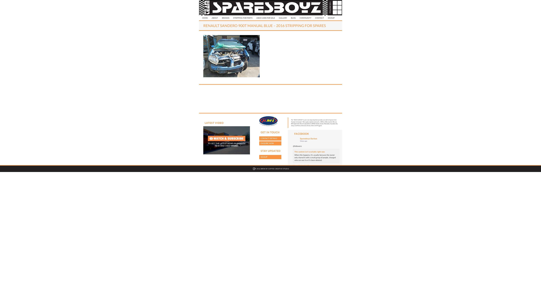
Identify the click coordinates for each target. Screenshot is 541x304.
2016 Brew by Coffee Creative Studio (272, 169)
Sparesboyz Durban (308, 138)
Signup (331, 18)
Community (305, 18)
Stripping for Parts (242, 18)
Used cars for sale (265, 18)
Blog (293, 18)
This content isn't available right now (309, 152)
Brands (225, 18)
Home (205, 18)
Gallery (283, 18)
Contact (319, 18)
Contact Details (269, 138)
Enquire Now (267, 143)
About (215, 18)
